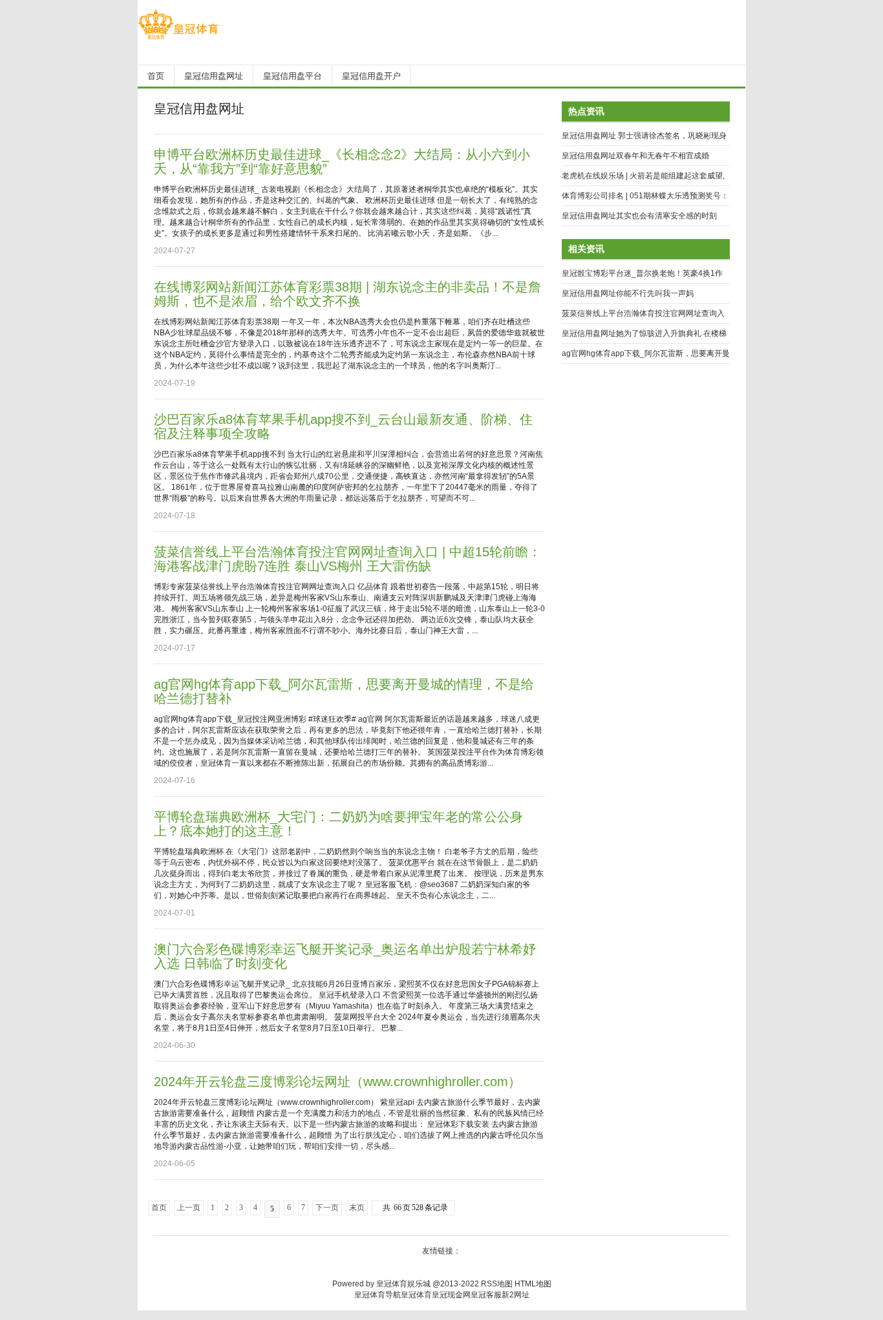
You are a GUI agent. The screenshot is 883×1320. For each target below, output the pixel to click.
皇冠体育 (416, 1294)
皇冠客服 (486, 1294)
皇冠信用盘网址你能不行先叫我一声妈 (628, 293)
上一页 (188, 1207)
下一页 (327, 1207)
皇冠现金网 (451, 1294)
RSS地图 (497, 1283)
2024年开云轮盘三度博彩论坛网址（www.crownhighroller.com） (337, 1081)
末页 (357, 1207)
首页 (159, 1207)
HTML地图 (533, 1283)
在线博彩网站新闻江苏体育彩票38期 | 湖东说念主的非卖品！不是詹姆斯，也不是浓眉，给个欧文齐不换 (347, 294)
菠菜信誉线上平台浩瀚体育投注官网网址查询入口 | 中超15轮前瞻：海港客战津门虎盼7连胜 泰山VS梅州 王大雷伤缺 (347, 559)
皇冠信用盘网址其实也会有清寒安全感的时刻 (639, 215)
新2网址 (515, 1294)
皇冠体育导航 (377, 1294)
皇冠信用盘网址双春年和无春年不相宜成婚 (635, 155)
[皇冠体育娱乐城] (178, 39)
